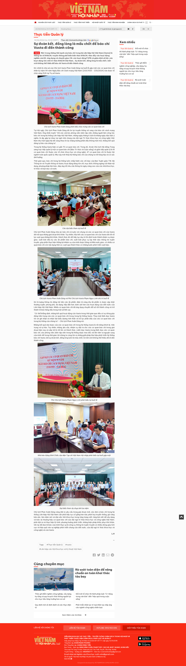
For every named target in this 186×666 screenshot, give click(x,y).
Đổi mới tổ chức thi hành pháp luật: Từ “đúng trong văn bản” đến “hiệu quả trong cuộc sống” (94, 596)
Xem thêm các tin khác (72, 615)
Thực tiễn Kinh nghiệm (116, 22)
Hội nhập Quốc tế (98, 22)
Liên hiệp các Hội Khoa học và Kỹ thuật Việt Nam (61, 549)
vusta (69, 545)
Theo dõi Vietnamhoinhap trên (74, 40)
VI (148, 29)
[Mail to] (108, 555)
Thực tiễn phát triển (81, 22)
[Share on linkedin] (103, 555)
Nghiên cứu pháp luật (46, 22)
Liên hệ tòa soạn (77, 628)
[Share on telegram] (112, 555)
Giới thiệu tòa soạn (136, 628)
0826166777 (88, 652)
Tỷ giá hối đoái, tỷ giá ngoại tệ (111, 29)
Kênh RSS (67, 659)
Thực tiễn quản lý (64, 22)
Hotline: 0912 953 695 (107, 628)
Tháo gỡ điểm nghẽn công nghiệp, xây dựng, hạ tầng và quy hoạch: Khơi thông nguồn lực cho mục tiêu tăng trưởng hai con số (53, 596)
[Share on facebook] (94, 555)
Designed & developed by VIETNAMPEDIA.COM (93, 663)
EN (144, 29)
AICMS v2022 (114, 663)
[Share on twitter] (99, 555)
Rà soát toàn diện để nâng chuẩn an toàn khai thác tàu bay (93, 573)
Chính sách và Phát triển (137, 22)
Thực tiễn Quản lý (49, 34)
